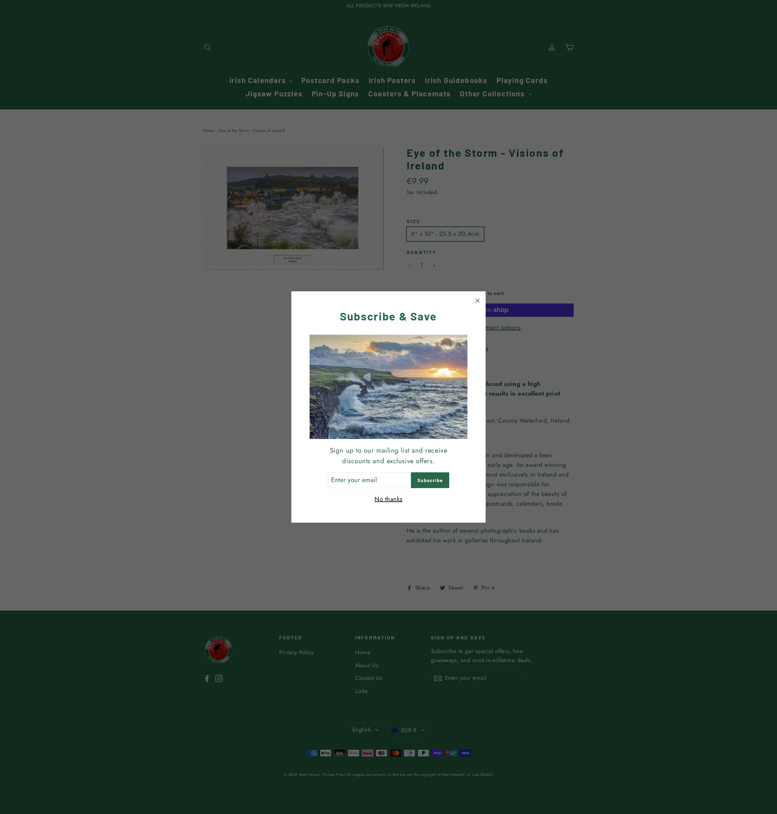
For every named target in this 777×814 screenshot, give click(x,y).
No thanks (388, 499)
